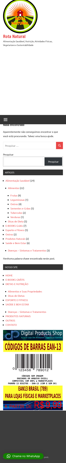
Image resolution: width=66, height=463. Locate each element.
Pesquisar (8, 154)
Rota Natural (14, 36)
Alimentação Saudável (18, 180)
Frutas (13, 195)
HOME (9, 275)
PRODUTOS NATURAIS (18, 316)
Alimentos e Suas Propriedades (25, 291)
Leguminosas (17, 199)
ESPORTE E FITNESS (17, 300)
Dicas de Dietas (16, 295)
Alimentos (13, 187)
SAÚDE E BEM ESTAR (17, 304)
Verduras (15, 217)
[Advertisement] (33, 82)
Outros (14, 204)
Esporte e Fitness (15, 230)
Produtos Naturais (15, 238)
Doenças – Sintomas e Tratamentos (27, 250)
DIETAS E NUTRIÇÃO (17, 283)
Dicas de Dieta (15, 221)
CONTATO (11, 324)
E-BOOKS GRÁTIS (15, 279)
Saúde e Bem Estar (16, 242)
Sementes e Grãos (20, 208)
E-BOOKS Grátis (14, 225)
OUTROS (10, 320)
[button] (23, 456)
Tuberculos (16, 212)
